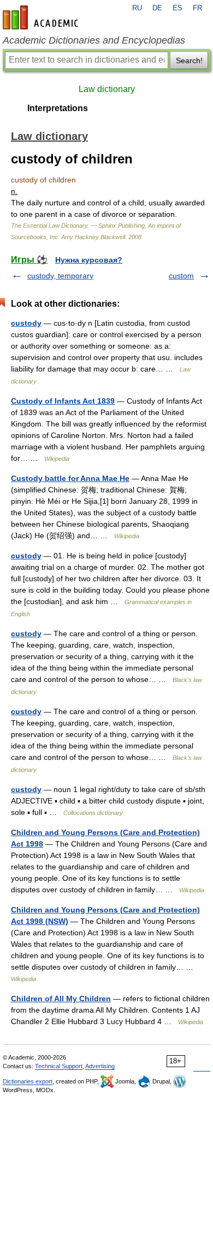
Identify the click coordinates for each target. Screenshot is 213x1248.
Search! (189, 60)
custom (181, 275)
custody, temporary (60, 275)
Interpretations (57, 108)
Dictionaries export (27, 1081)
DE (157, 8)
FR (197, 8)
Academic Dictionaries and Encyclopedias (94, 40)
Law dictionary (107, 89)
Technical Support (58, 1066)
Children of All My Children (61, 998)
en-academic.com (42, 17)
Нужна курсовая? (88, 259)
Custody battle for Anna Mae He (70, 478)
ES (177, 8)
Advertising (100, 1066)
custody (26, 323)
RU (137, 8)
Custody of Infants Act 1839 (63, 401)
